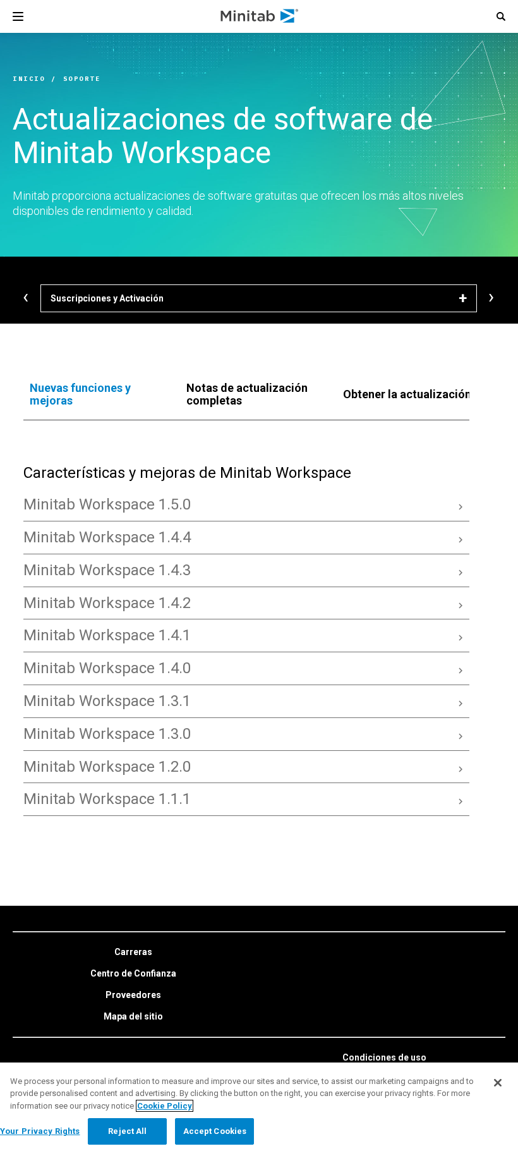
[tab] (95, 394)
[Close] (498, 1083)
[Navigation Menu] (18, 16)
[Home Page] (259, 16)
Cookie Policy (164, 1106)
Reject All (127, 1131)
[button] (501, 16)
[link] (133, 952)
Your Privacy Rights (40, 1131)
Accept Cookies (215, 1131)
